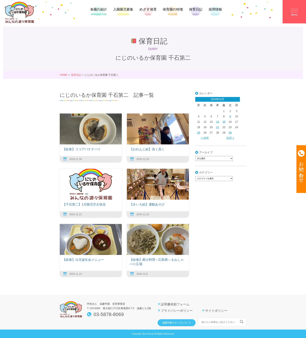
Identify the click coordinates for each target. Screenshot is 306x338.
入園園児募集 (123, 11)
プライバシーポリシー (177, 310)
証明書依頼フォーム (175, 304)
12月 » (230, 137)
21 (217, 127)
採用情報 (215, 11)
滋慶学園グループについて (176, 322)
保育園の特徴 (173, 11)
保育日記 (195, 11)
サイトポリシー (216, 310)
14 (217, 121)
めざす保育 (148, 11)
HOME (63, 75)
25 (198, 132)
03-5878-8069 (109, 314)
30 (230, 132)
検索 (242, 322)
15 (223, 121)
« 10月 (205, 137)
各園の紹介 (98, 11)
